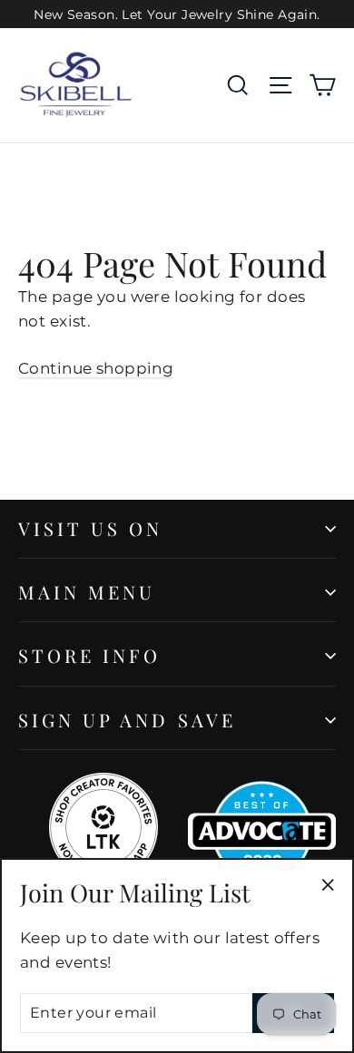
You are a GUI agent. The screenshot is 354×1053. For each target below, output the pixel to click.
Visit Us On (90, 528)
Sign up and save (127, 719)
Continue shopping (95, 368)
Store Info (90, 655)
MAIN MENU (86, 592)
